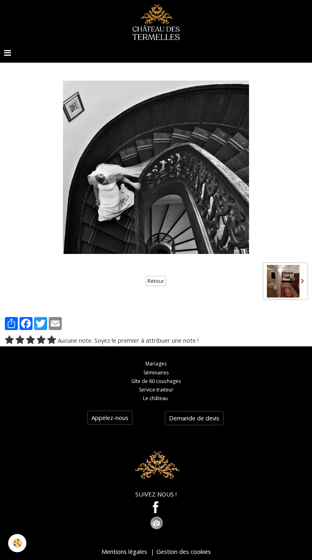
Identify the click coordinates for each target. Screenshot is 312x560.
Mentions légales (124, 551)
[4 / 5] (41, 340)
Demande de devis (194, 418)
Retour (155, 281)
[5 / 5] (51, 340)
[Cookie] (17, 543)
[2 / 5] (19, 340)
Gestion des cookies (183, 551)
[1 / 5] (9, 340)
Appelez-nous (109, 417)
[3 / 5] (30, 340)
